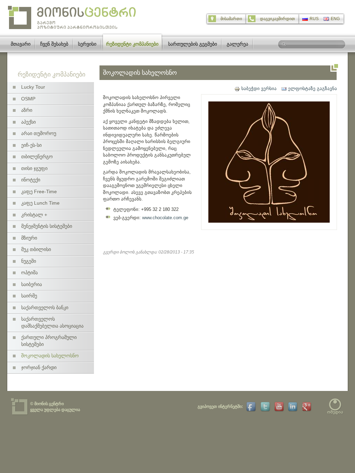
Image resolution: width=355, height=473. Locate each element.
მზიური (29, 238)
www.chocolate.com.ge (165, 217)
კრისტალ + (34, 214)
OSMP (28, 98)
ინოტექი (30, 179)
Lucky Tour (33, 87)
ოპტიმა (29, 272)
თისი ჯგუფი (34, 168)
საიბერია (31, 284)
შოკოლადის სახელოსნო (50, 355)
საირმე (29, 295)
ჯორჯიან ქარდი (39, 367)
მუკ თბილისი (36, 249)
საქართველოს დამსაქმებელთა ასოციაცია (52, 322)
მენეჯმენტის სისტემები (46, 226)
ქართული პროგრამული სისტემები (49, 340)
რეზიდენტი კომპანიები (132, 44)
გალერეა (237, 44)
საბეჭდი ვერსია (259, 88)
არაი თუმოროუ (38, 133)
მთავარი (21, 44)
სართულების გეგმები (192, 44)
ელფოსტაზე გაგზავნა (312, 88)
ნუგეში (28, 261)
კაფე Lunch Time (40, 203)
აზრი (26, 110)
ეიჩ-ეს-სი (31, 145)
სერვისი (87, 44)
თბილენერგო (37, 156)
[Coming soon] (264, 406)
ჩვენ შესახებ (54, 44)
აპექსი (28, 122)
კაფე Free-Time (39, 191)
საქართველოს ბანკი (44, 307)
